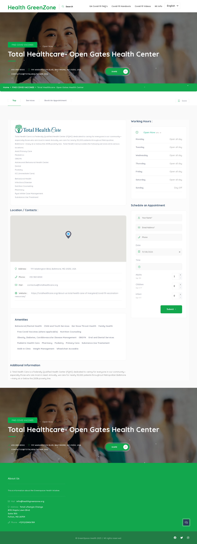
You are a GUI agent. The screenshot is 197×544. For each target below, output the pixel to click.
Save (182, 100)
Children (140, 284)
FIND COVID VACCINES (22, 44)
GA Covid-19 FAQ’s (98, 6)
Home (6, 87)
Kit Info (158, 6)
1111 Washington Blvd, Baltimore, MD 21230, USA (56, 70)
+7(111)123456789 (27, 522)
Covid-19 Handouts (121, 6)
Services (30, 100)
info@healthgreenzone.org (30, 501)
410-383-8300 (18, 70)
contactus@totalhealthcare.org (29, 74)
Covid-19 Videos (143, 6)
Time (138, 260)
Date (138, 245)
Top (14, 100)
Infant (138, 294)
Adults (139, 274)
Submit (170, 309)
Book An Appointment (55, 100)
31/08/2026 (147, 252)
